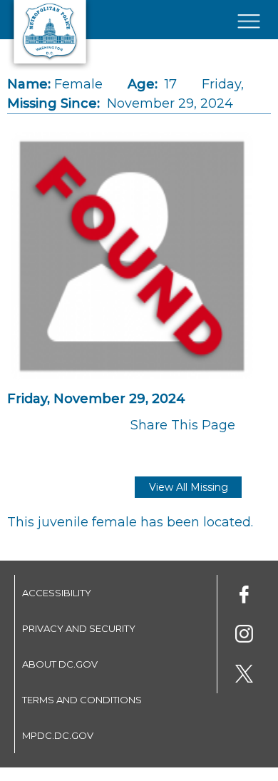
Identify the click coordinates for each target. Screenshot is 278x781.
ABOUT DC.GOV (60, 664)
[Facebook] (244, 596)
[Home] (50, 67)
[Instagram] (244, 636)
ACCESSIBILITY (56, 592)
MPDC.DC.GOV (57, 735)
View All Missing (188, 487)
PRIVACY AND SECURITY (78, 628)
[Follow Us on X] (244, 676)
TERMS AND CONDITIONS (82, 699)
